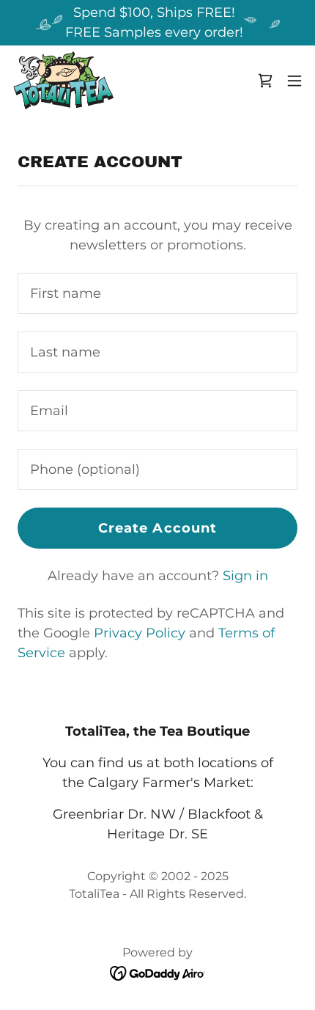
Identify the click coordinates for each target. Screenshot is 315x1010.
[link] (63, 80)
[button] (265, 80)
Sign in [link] (245, 576)
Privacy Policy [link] (139, 633)
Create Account (158, 528)
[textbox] (157, 293)
